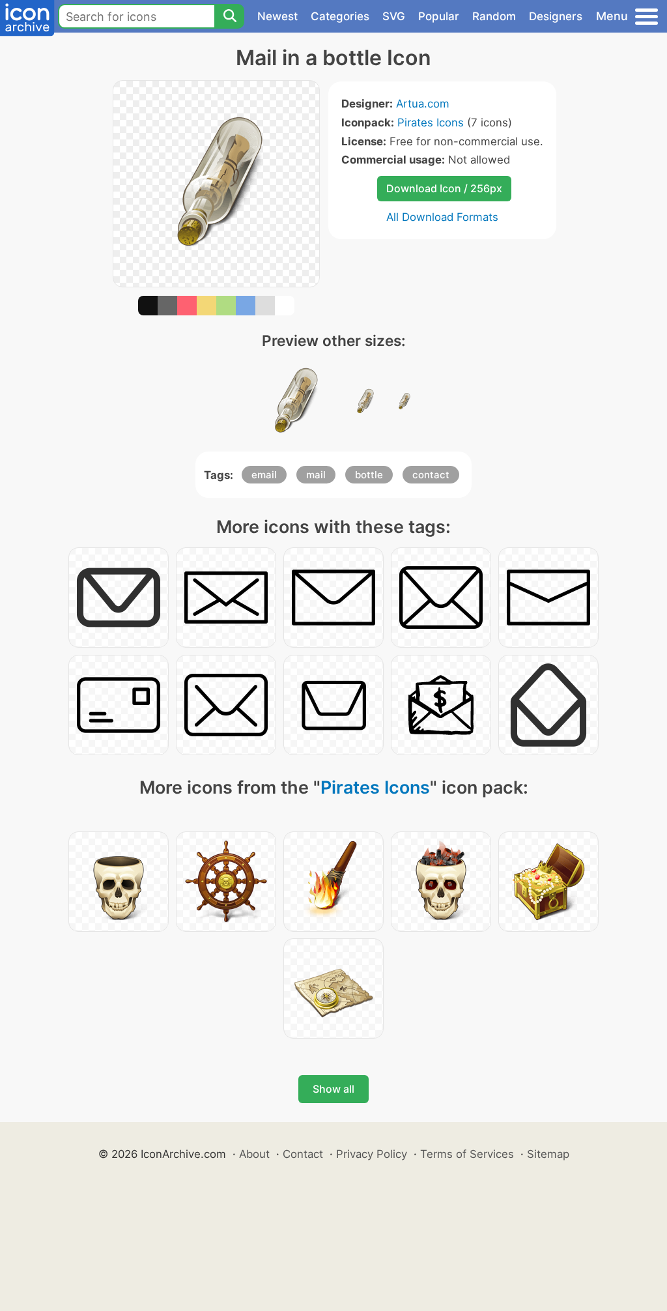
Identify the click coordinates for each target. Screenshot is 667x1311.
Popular (438, 16)
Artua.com (422, 103)
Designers (555, 16)
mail (316, 474)
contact (430, 474)
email (264, 474)
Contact (303, 1153)
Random (494, 16)
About (254, 1153)
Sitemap (548, 1153)
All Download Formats (442, 216)
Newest (277, 16)
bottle (369, 474)
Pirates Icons (430, 122)
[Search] (229, 16)
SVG (393, 16)
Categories (340, 16)
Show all (333, 1088)
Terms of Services (467, 1153)
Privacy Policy (371, 1153)
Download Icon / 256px (444, 188)
